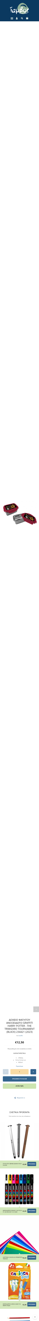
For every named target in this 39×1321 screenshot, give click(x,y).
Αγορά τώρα (19, 1086)
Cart (27, 18)
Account (17, 18)
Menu (12, 18)
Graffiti (21, 1035)
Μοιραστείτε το (21, 1097)
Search (22, 18)
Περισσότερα (19, 1066)
